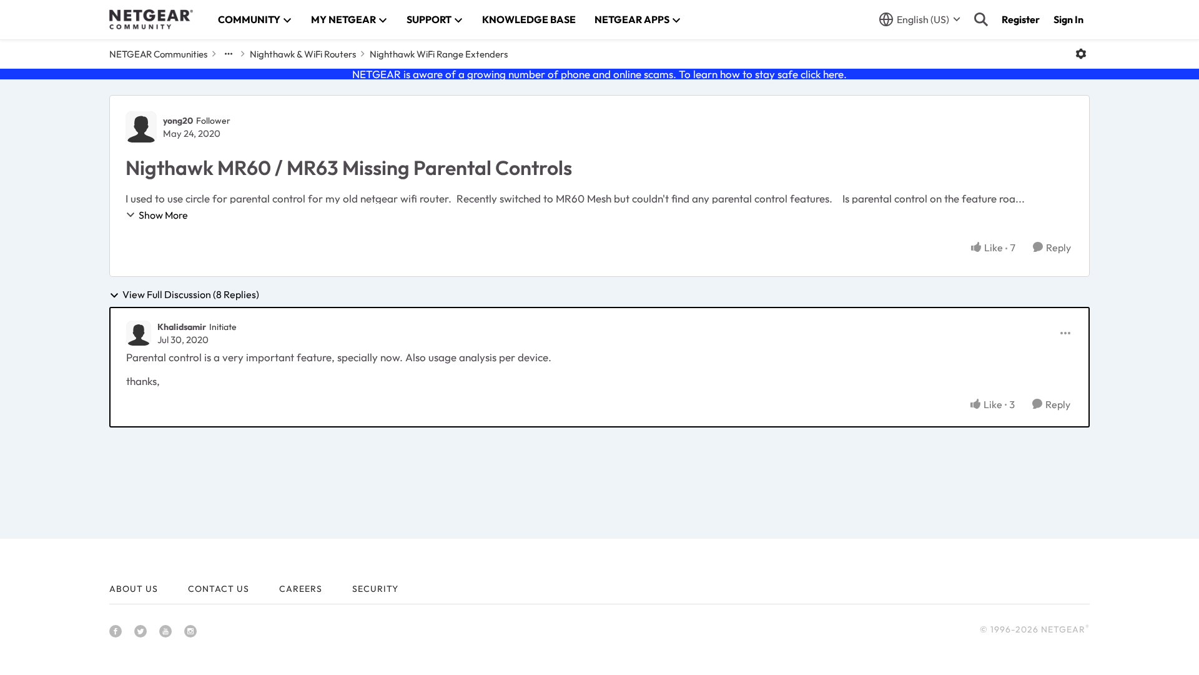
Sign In (1068, 19)
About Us (133, 588)
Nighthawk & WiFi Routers (303, 54)
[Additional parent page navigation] (228, 53)
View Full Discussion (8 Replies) (190, 295)
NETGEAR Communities (158, 54)
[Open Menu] (1081, 53)
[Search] (981, 19)
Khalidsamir (181, 326)
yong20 (178, 120)
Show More (163, 215)
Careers (300, 588)
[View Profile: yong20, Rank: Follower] (141, 126)
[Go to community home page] (151, 19)
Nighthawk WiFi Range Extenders (439, 54)
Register (1021, 19)
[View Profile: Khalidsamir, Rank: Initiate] (138, 333)
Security (375, 588)
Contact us (218, 588)
